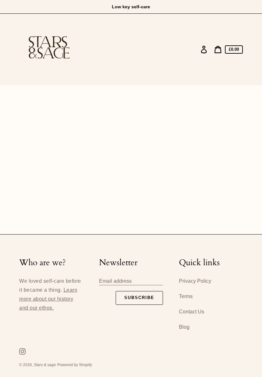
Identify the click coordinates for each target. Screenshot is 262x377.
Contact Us (191, 311)
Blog (184, 327)
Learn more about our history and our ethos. (48, 299)
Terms (186, 296)
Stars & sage (45, 365)
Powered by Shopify (74, 365)
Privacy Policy (195, 281)
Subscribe (139, 297)
